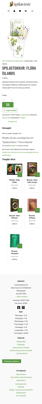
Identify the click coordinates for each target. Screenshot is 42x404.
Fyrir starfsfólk (21, 396)
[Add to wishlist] (20, 174)
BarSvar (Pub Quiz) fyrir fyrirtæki (21, 350)
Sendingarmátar (21, 384)
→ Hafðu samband (21, 297)
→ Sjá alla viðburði (21, 353)
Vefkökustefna (21, 393)
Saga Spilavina (21, 374)
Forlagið (22, 118)
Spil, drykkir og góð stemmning (21, 377)
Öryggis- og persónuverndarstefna (21, 390)
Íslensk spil (6, 118)
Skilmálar (21, 387)
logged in (14, 145)
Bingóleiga (21, 344)
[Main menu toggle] (32, 11)
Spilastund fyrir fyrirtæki (21, 347)
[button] (8, 11)
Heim (4, 61)
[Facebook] (18, 307)
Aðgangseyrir (21, 380)
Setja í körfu (8, 104)
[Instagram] (23, 307)
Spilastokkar (19, 61)
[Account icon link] (14, 11)
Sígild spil (10, 61)
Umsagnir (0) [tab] (12, 121)
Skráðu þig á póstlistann (11, 361)
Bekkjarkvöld (21, 341)
